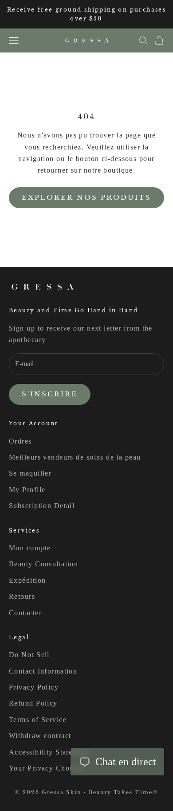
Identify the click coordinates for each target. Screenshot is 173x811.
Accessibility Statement (49, 752)
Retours (22, 596)
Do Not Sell (29, 654)
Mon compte (30, 548)
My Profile (27, 489)
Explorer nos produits (86, 197)
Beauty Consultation (43, 564)
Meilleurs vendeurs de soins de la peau (75, 457)
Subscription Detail (42, 505)
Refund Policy (33, 703)
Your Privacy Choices (46, 768)
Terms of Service (38, 719)
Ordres (20, 441)
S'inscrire (50, 394)
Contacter (25, 613)
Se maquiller (30, 473)
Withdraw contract (40, 735)
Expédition (27, 580)
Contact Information (43, 671)
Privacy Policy (34, 687)
